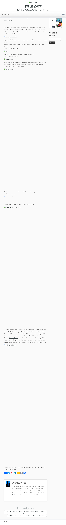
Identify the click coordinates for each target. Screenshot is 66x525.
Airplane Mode (13, 338)
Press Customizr (36, 523)
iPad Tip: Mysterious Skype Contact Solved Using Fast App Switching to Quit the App (25, 512)
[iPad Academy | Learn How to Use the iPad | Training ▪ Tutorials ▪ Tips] (33, 2)
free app (17, 467)
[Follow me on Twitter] (5, 14)
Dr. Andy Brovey (40, 521)
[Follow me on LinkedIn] (8, 14)
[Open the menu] (63, 14)
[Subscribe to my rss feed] (3, 14)
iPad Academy (33, 6)
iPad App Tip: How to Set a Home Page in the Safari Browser (27, 516)
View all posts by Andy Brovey (19, 499)
